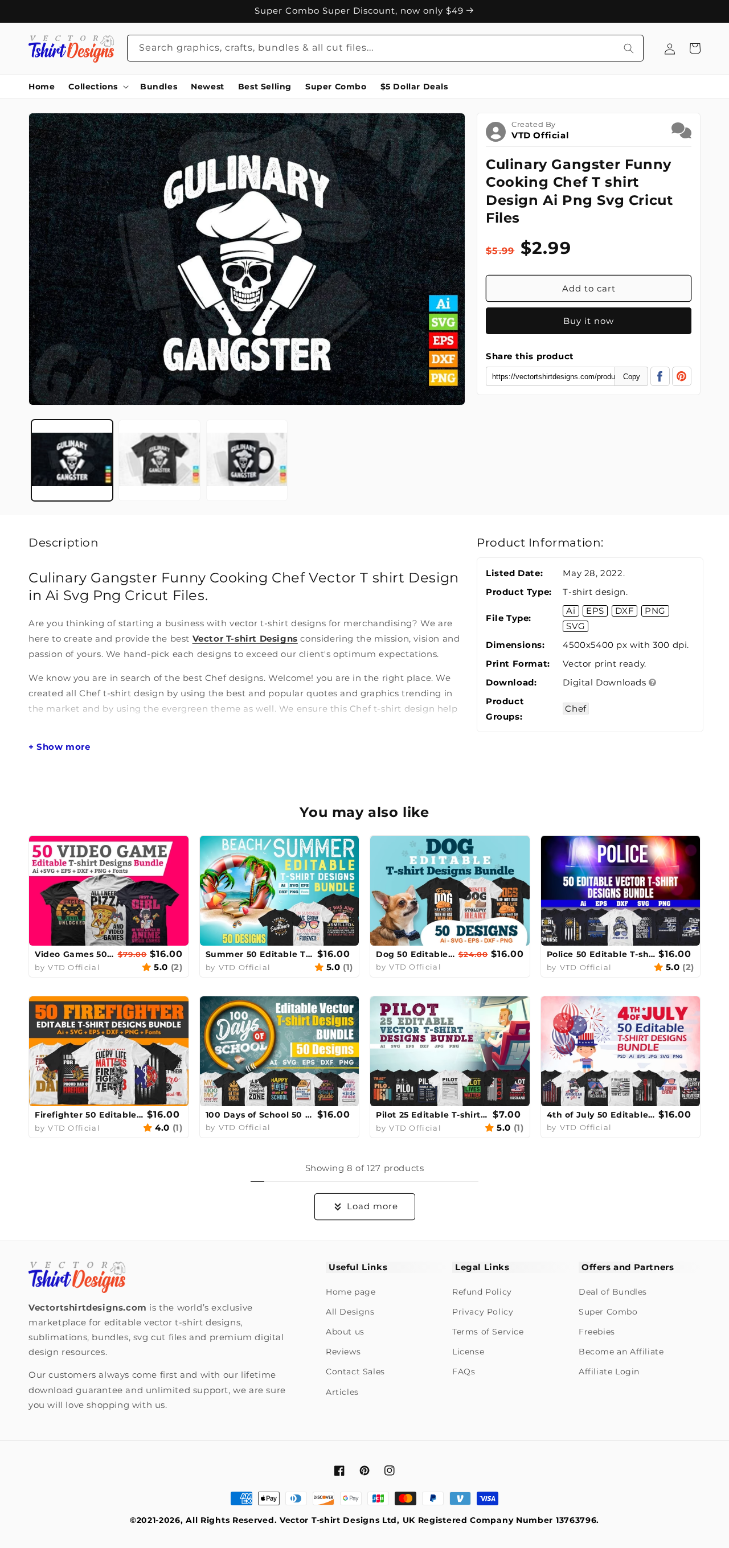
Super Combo (608, 1312)
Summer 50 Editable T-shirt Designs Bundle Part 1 (260, 954)
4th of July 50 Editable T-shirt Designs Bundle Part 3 (601, 1114)
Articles (342, 1392)
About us (345, 1332)
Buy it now (588, 320)
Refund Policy (482, 1292)
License (468, 1351)
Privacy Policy (482, 1312)
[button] (97, 86)
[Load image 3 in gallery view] (247, 460)
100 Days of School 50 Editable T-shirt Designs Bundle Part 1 (260, 1114)
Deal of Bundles (613, 1292)
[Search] (629, 48)
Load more (372, 1206)
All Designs (350, 1312)
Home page (350, 1292)
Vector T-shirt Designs (245, 638)
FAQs (463, 1371)
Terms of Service (488, 1332)
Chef (575, 708)
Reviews (343, 1351)
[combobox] (386, 48)
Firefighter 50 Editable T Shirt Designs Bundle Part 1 (89, 1114)
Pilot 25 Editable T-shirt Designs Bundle (433, 1114)
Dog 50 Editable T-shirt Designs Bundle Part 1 (416, 954)
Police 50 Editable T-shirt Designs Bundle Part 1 (601, 954)
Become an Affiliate (621, 1351)
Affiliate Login (609, 1371)
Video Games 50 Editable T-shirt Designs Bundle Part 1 (75, 954)
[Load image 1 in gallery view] (72, 460)
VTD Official (540, 135)
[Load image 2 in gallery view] (159, 460)
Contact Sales (355, 1371)
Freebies (597, 1332)
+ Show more (59, 747)
